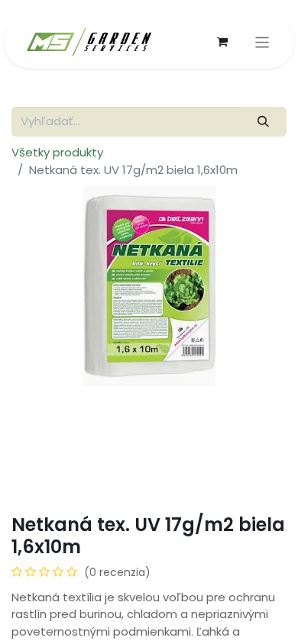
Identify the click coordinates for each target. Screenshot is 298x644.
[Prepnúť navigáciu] (262, 42)
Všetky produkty (57, 152)
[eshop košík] (222, 42)
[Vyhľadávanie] (264, 122)
